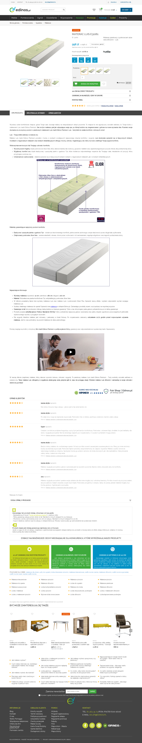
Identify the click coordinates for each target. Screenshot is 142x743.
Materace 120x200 (76, 579)
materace (54, 306)
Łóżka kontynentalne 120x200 (51, 587)
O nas (13, 2)
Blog (11, 711)
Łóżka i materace (17, 591)
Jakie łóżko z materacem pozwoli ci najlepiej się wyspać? (53, 659)
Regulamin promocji (59, 719)
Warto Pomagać (16, 719)
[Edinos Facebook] (85, 726)
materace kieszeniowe (76, 572)
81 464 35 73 (92, 712)
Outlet (113, 18)
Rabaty (54, 721)
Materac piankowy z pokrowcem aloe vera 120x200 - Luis (61, 419)
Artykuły (54, 711)
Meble (14, 18)
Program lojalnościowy (60, 714)
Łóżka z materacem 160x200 (109, 591)
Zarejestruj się (125, 2)
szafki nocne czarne (91, 572)
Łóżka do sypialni (76, 583)
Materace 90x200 (106, 579)
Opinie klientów (36, 729)
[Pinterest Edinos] (99, 726)
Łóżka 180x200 (75, 594)
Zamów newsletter (55, 691)
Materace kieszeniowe (19, 579)
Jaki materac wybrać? (19, 660)
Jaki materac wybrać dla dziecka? (23, 672)
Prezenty (123, 18)
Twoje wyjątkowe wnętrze (38, 515)
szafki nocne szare (16, 574)
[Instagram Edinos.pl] (92, 726)
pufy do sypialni (45, 572)
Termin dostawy (36, 714)
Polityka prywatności (38, 716)
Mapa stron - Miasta (59, 726)
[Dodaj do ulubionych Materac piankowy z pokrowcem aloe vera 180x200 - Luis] (103, 84)
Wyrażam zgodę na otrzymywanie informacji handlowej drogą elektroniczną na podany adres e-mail (72, 695)
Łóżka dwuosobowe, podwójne (81, 591)
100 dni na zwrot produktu (83, 91)
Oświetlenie (51, 18)
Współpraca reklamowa (19, 721)
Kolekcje (103, 18)
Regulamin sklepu (58, 716)
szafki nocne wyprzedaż (120, 572)
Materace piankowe (106, 583)
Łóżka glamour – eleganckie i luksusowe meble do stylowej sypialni (54, 671)
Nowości (80, 18)
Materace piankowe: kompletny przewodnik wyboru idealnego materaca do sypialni (80, 665)
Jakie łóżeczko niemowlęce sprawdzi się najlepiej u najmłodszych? (83, 677)
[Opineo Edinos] (112, 726)
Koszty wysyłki (36, 711)
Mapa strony (56, 731)
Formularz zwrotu (16, 730)
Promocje (91, 18)
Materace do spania (18, 583)
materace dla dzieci (32, 572)
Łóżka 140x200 (46, 591)
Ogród (40, 18)
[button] (63, 9)
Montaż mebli (77, 100)
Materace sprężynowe (19, 587)
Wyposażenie (66, 18)
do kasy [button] (125, 10)
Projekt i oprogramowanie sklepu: (56, 739)
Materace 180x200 (106, 587)
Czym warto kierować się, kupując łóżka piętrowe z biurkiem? (54, 682)
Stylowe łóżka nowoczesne (50, 594)
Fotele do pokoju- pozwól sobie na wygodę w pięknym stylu (24, 682)
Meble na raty (35, 724)
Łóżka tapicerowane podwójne (110, 594)
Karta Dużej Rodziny (38, 726)
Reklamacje (55, 729)
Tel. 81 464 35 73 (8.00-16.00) (33, 2)
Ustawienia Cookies (37, 719)
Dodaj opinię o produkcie (21, 500)
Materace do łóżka (76, 587)
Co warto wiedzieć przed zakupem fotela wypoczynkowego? (112, 671)
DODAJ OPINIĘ (119, 106)
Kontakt (20, 2)
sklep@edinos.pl (50, 2)
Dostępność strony (37, 731)
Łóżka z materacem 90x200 (21, 594)
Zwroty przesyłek (37, 721)
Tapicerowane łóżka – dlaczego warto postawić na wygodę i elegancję (113, 666)
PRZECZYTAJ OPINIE (107, 106)
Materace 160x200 (47, 583)
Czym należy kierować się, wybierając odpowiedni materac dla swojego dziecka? (24, 665)
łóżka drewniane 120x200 (59, 572)
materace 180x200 (105, 572)
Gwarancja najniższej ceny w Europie (87, 95)
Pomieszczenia (27, 18)
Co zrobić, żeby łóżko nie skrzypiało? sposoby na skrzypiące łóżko (83, 671)
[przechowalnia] (95, 10)
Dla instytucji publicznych (14, 727)
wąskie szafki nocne (29, 574)
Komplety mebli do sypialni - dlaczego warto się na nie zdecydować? (113, 682)
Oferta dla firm (15, 724)
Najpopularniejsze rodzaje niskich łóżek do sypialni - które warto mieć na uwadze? (113, 658)
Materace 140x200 (47, 579)
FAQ (53, 724)
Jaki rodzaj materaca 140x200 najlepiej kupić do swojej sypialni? (54, 666)
